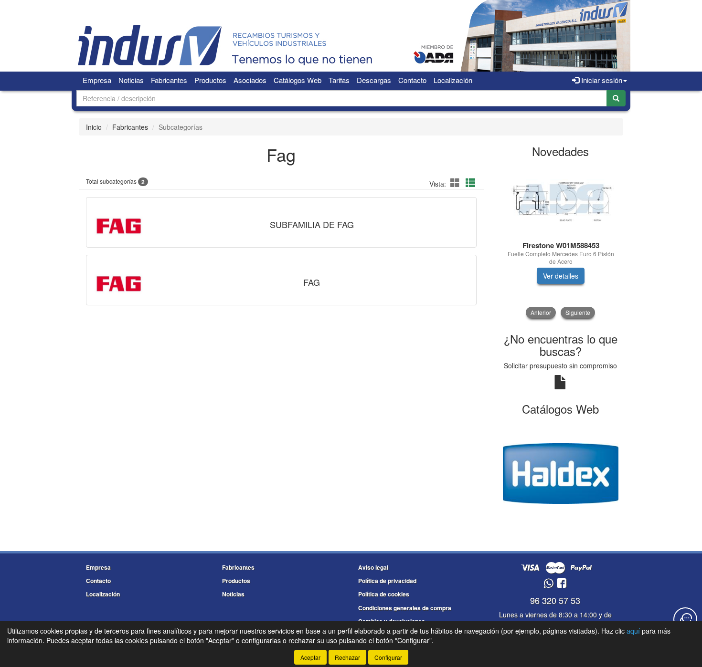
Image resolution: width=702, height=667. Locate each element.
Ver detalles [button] (560, 276)
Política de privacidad (387, 580)
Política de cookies (383, 594)
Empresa (97, 80)
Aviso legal (373, 567)
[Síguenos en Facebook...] (561, 584)
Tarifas (339, 80)
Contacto (412, 80)
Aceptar (310, 657)
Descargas (374, 80)
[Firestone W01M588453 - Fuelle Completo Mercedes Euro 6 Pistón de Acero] (561, 200)
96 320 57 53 (555, 600)
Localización (453, 80)
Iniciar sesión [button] (600, 80)
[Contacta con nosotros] (685, 619)
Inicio (94, 127)
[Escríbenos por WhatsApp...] (548, 584)
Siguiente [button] (577, 312)
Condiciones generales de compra (404, 608)
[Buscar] (616, 98)
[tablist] (561, 241)
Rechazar (347, 657)
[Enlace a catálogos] (561, 472)
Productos (210, 80)
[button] (456, 182)
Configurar (388, 657)
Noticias (131, 80)
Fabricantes (169, 80)
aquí (633, 631)
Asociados (250, 80)
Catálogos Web (297, 80)
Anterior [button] (541, 312)
